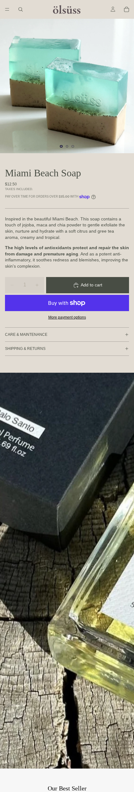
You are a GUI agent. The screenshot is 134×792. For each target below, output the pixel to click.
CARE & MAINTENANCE (26, 334)
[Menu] (7, 9)
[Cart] (126, 9)
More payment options (67, 317)
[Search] (20, 9)
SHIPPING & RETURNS (25, 348)
